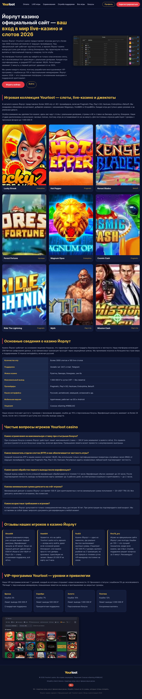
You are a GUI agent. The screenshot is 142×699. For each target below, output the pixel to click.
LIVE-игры (36, 4)
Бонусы (91, 4)
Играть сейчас (13, 84)
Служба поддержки (66, 4)
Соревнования (49, 4)
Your (8, 4)
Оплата (26, 4)
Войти (31, 84)
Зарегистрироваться (128, 4)
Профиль (109, 4)
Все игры (81, 4)
